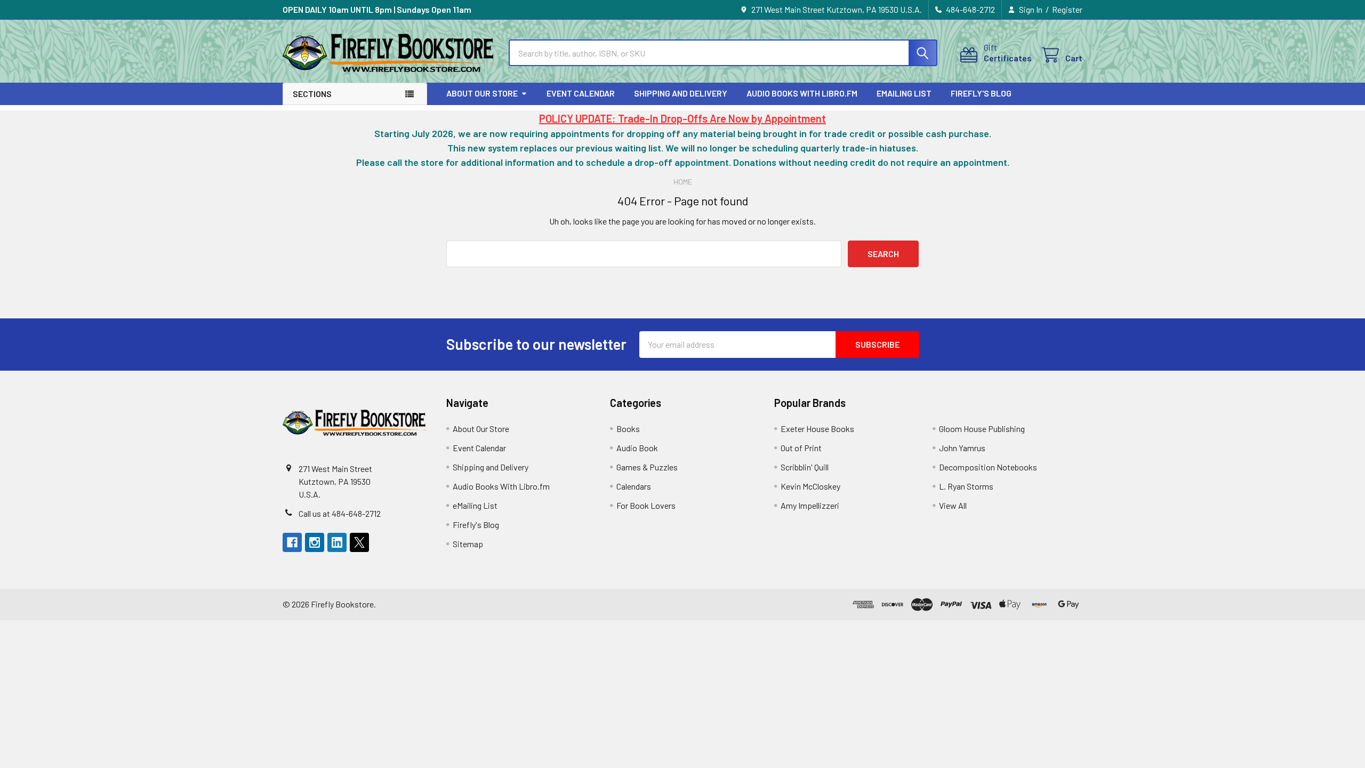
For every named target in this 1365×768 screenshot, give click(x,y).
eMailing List (904, 93)
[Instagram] (314, 542)
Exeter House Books (817, 428)
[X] (359, 542)
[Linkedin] (337, 542)
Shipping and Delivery (680, 93)
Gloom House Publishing (982, 428)
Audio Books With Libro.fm (801, 93)
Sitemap (468, 544)
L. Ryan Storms (966, 486)
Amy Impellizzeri (810, 505)
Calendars (633, 486)
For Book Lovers (646, 505)
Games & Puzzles (647, 467)
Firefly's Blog (981, 93)
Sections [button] (312, 94)
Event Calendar (581, 93)
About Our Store (482, 93)
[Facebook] (292, 542)
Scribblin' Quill (805, 467)
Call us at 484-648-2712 (340, 513)
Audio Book (637, 448)
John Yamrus (962, 448)
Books (628, 428)
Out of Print (801, 448)
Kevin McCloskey (810, 486)
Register (1067, 9)
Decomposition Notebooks (988, 467)
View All (953, 505)
